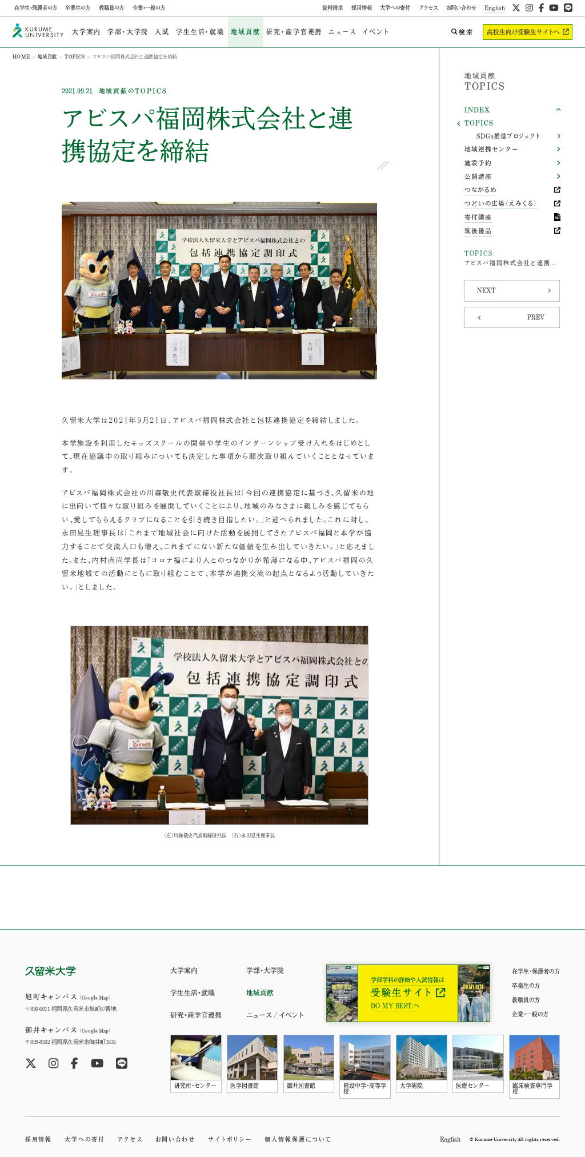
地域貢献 (245, 32)
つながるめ (480, 190)
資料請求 (332, 7)
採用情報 (361, 7)
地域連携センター (491, 149)
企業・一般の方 (149, 7)
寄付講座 (478, 217)
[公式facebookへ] (541, 8)
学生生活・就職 (200, 32)
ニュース (342, 32)
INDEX (477, 110)
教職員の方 (111, 7)
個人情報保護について (298, 1139)
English (494, 7)
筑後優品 (478, 231)
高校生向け (523, 32)
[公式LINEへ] (568, 8)
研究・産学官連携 (294, 32)
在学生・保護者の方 (35, 7)
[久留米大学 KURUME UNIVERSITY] (38, 32)
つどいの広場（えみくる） (501, 203)
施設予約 (478, 163)
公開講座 (478, 176)
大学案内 (86, 32)
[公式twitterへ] (516, 8)
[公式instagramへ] (529, 8)
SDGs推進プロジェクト (508, 136)
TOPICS (75, 56)
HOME (21, 56)
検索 (466, 32)
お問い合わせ (461, 7)
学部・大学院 (128, 32)
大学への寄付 (395, 7)
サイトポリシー (230, 1139)
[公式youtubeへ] (554, 8)
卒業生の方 (77, 7)
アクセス (428, 7)
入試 (162, 32)
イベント (375, 32)
